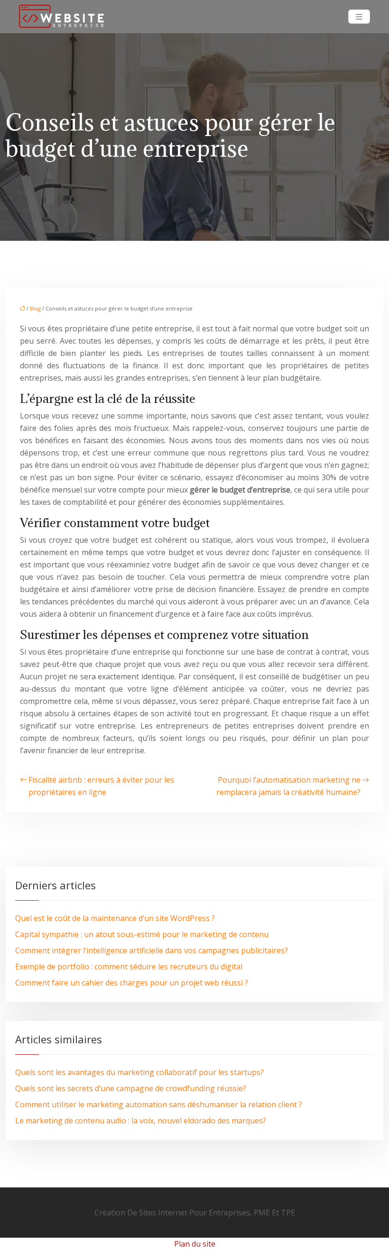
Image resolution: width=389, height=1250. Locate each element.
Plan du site (194, 1244)
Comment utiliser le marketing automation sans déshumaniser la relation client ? (158, 1104)
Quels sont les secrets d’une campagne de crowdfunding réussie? (130, 1088)
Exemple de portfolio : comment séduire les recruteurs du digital (128, 966)
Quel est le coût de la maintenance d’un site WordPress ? (115, 918)
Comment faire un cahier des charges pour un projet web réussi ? (131, 982)
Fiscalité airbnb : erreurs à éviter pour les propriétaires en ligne (101, 786)
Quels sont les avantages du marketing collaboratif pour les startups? (139, 1072)
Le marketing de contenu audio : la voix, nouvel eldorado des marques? (140, 1120)
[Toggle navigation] (359, 16)
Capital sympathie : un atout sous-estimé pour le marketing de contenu (142, 934)
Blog (35, 308)
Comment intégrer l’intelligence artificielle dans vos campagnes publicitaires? (151, 950)
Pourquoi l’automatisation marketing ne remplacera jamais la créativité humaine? (288, 786)
